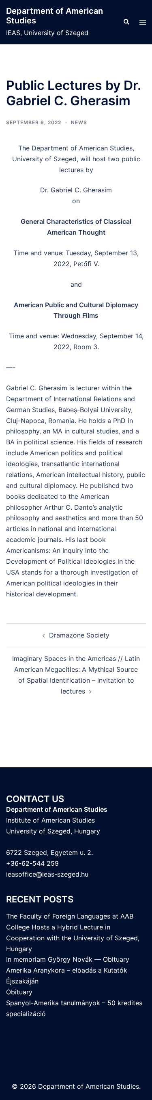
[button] (126, 22)
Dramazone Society (79, 635)
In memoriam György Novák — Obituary (67, 959)
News (79, 122)
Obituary (19, 992)
